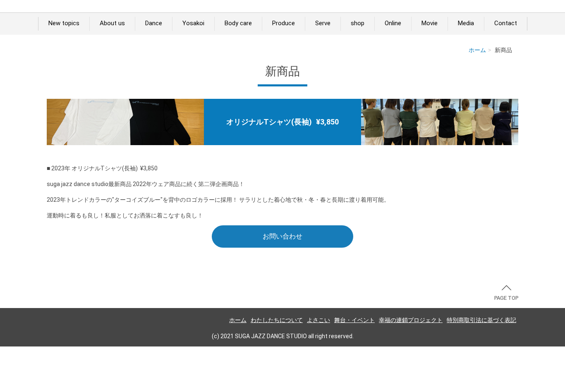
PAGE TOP (506, 298)
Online (393, 23)
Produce (283, 23)
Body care (238, 23)
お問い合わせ (282, 236)
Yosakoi (193, 23)
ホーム (477, 50)
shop (357, 23)
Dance (153, 23)
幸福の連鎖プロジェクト (411, 320)
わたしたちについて (277, 320)
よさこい (318, 320)
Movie (429, 23)
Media (466, 23)
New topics (63, 23)
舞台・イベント (354, 320)
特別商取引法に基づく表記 (481, 320)
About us (112, 23)
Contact (505, 23)
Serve (322, 23)
